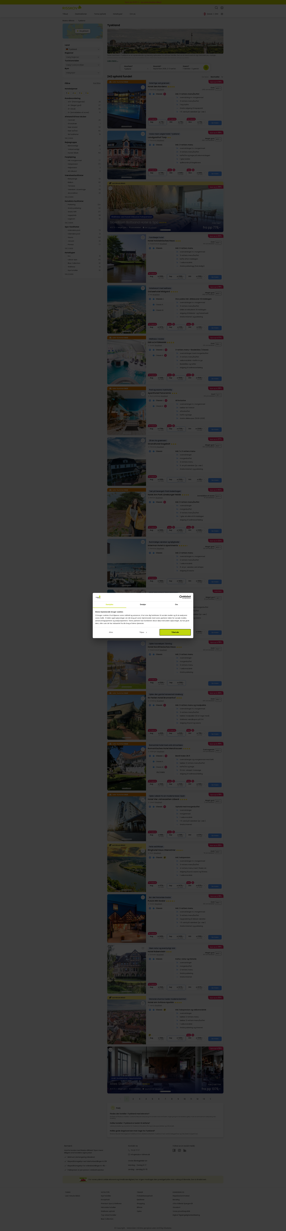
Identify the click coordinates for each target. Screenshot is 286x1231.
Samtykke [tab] (109, 604)
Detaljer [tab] (143, 604)
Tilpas (141, 632)
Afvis (111, 632)
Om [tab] (176, 604)
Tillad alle (175, 632)
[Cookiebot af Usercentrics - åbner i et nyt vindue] (181, 597)
